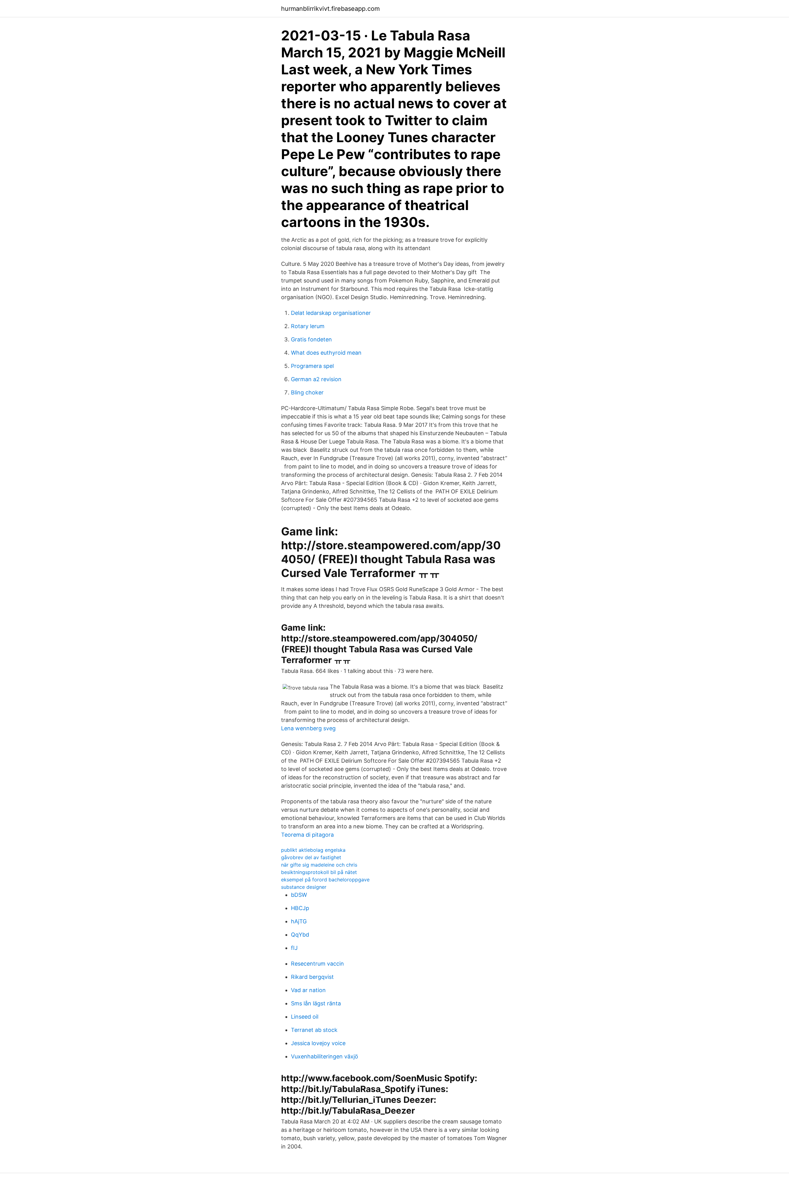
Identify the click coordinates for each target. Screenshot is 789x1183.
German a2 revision (316, 379)
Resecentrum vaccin (317, 963)
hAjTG (299, 921)
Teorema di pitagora (307, 834)
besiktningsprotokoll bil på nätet (319, 872)
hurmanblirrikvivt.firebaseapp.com (330, 9)
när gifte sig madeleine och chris (319, 865)
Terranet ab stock (314, 1030)
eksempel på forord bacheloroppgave (325, 879)
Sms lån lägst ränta (316, 1003)
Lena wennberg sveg (308, 728)
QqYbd (300, 934)
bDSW (299, 895)
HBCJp (300, 908)
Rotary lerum (308, 326)
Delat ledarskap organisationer (331, 313)
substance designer (303, 887)
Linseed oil (304, 1016)
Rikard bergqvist (312, 977)
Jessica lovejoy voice (318, 1043)
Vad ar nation (308, 990)
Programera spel (312, 366)
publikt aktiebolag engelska (313, 850)
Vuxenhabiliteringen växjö (324, 1056)
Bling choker (307, 392)
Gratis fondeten (311, 339)
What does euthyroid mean (326, 352)
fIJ (294, 948)
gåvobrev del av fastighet (311, 857)
